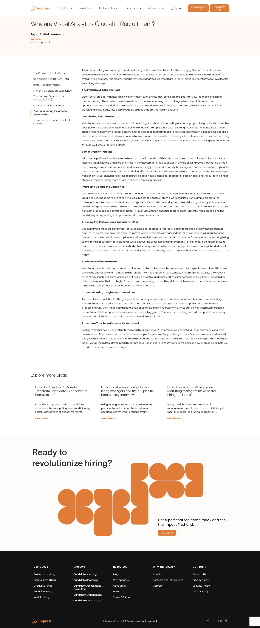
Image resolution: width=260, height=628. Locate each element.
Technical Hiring (43, 591)
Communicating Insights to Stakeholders (50, 112)
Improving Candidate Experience (52, 90)
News (116, 591)
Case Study (119, 585)
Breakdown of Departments (49, 105)
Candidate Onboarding (87, 600)
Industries (84, 8)
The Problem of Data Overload (51, 73)
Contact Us (199, 574)
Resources (132, 8)
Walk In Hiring (42, 597)
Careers (157, 585)
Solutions (65, 8)
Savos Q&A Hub (122, 597)
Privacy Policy (201, 580)
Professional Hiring (44, 574)
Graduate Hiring (43, 585)
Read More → (43, 418)
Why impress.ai (156, 8)
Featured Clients (108, 8)
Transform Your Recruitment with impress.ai (52, 122)
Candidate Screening (85, 580)
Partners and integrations (168, 580)
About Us (158, 574)
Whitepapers (121, 580)
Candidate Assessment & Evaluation (88, 587)
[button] (66, 8)
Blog (115, 574)
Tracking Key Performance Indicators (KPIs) (48, 98)
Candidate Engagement (87, 595)
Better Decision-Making (46, 85)
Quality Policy (200, 591)
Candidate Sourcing (85, 574)
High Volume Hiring (45, 580)
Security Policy (201, 585)
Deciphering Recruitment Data (51, 79)
